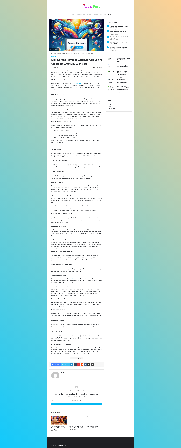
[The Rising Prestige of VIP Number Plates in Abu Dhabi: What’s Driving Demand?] (112, 81)
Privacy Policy (112, 108)
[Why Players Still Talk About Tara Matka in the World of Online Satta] (77, 420)
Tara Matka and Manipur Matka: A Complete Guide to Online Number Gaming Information (58, 428)
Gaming (57, 53)
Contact (110, 104)
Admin (62, 372)
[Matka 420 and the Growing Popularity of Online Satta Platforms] (94, 420)
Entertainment (81, 15)
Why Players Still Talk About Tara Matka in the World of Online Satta (76, 427)
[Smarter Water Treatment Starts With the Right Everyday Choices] (112, 60)
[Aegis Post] (90, 6)
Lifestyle (89, 15)
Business (73, 15)
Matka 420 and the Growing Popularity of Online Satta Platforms (94, 427)
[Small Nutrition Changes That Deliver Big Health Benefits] (112, 67)
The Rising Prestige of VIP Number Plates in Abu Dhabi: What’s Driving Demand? (123, 81)
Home (53, 53)
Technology (103, 15)
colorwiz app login (76, 83)
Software (95, 15)
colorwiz (71, 278)
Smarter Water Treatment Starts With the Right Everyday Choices (123, 60)
